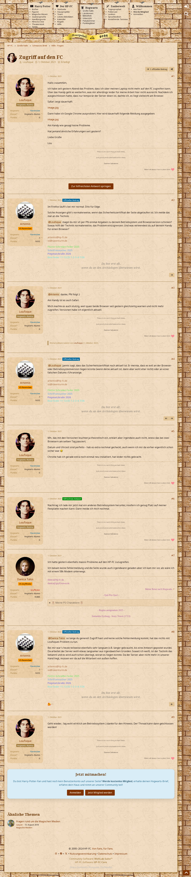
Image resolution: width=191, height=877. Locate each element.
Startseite (61, 9)
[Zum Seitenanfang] (186, 873)
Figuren (35, 12)
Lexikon (111, 14)
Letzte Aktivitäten (65, 17)
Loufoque (28, 62)
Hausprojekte (63, 12)
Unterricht (87, 18)
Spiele (35, 27)
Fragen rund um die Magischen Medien (38, 821)
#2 (172, 200)
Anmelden (138, 14)
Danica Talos (57, 638)
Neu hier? (137, 9)
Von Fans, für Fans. (102, 848)
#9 (172, 717)
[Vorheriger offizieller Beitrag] (166, 418)
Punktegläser (89, 23)
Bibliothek (87, 15)
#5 (172, 431)
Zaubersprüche (39, 17)
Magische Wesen (40, 14)
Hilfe (59, 24)
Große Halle (88, 11)
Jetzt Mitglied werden (100, 792)
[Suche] (186, 14)
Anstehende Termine (118, 19)
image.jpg (53, 107)
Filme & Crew (38, 21)
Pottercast (112, 12)
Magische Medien (24, 827)
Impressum (120, 853)
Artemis (54, 294)
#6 (172, 498)
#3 (172, 287)
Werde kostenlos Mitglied (117, 781)
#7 (172, 555)
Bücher (35, 9)
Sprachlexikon (114, 17)
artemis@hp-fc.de (57, 237)
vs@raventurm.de (57, 240)
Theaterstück (38, 24)
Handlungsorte (39, 19)
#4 (172, 359)
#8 (172, 631)
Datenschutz (105, 853)
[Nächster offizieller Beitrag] (171, 275)
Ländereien (88, 13)
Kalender (61, 19)
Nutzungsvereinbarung (83, 853)
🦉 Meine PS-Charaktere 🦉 (67, 602)
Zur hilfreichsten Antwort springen (91, 186)
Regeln (60, 21)
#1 (172, 76)
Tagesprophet (114, 9)
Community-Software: (91, 858)
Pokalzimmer (89, 21)
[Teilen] (171, 69)
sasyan (19, 824)
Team (60, 14)
